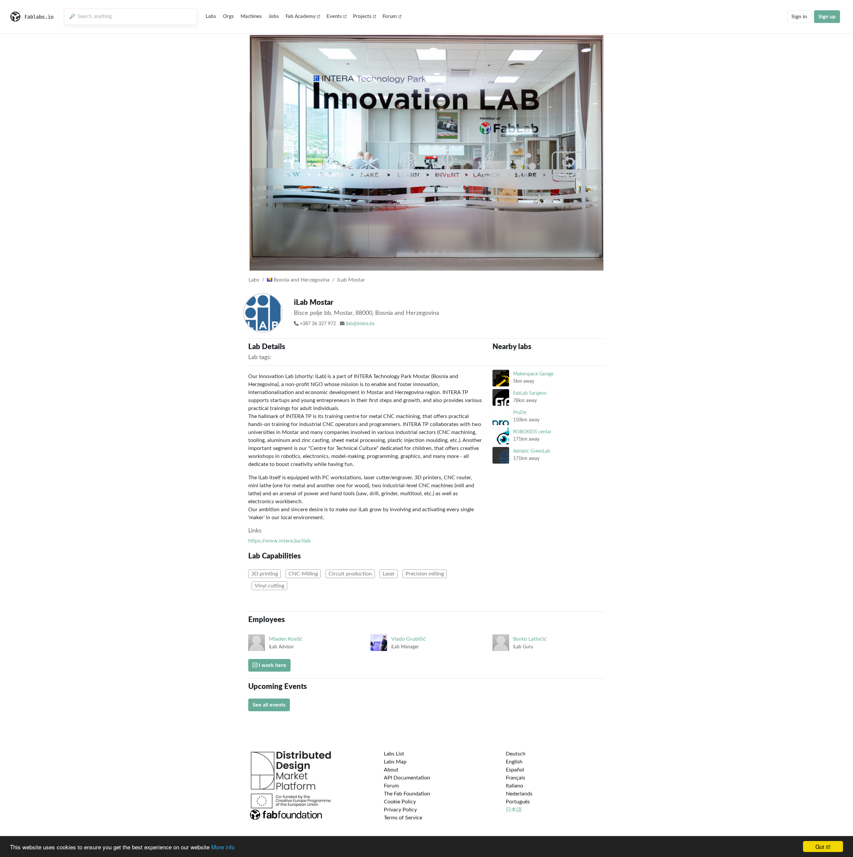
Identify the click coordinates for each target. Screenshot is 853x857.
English (514, 761)
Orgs (228, 16)
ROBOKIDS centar (532, 431)
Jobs (274, 16)
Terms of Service (403, 817)
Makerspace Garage (533, 373)
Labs (211, 16)
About (391, 769)
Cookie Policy (400, 801)
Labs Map (395, 761)
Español (515, 769)
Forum (390, 16)
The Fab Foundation (407, 793)
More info (223, 847)
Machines (251, 16)
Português (518, 801)
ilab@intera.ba (360, 323)
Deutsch (515, 753)
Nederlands (519, 793)
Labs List (394, 753)
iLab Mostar (351, 280)
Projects (362, 16)
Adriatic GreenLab (531, 451)
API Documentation (407, 777)
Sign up (827, 16)
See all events (269, 705)
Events (334, 16)
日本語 (514, 809)
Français (515, 777)
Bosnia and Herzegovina (301, 280)
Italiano (514, 785)
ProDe (519, 412)
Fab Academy (301, 16)
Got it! (823, 846)
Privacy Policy (400, 809)
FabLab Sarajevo (529, 393)
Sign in (799, 16)
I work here (271, 665)
